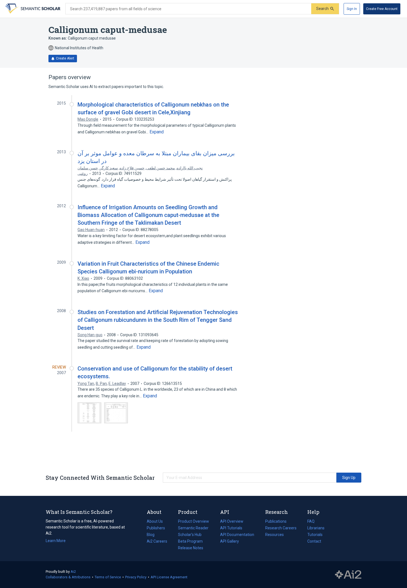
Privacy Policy (135, 577)
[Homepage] (32, 9)
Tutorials (315, 534)
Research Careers (281, 528)
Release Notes (190, 548)
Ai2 (73, 571)
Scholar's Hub (190, 534)
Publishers (156, 528)
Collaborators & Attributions (68, 577)
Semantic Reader (193, 528)
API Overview (231, 521)
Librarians (315, 528)
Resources (274, 535)
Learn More (56, 540)
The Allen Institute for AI (348, 575)
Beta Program (190, 541)
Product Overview (193, 521)
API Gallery (229, 541)
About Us (155, 521)
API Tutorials (231, 528)
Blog (153, 535)
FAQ (311, 521)
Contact (314, 541)
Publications (276, 522)
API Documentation (237, 535)
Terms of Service (108, 577)
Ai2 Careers (157, 542)
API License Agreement (169, 577)
